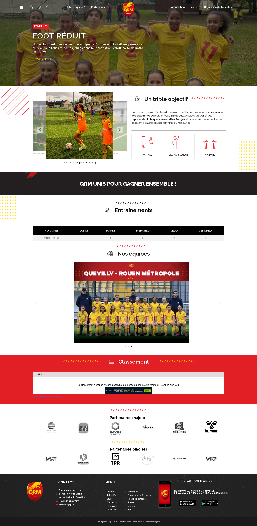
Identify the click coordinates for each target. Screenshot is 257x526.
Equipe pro (112, 502)
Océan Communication (135, 522)
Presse (131, 502)
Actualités (111, 495)
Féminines (194, 7)
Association (178, 7)
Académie (111, 509)
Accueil (110, 491)
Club (68, 7)
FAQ (130, 509)
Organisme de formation (218, 7)
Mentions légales (153, 522)
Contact (131, 506)
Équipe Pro (81, 7)
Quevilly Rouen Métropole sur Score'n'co (48, 396)
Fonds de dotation (137, 499)
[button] (40, 130)
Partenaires (98, 7)
